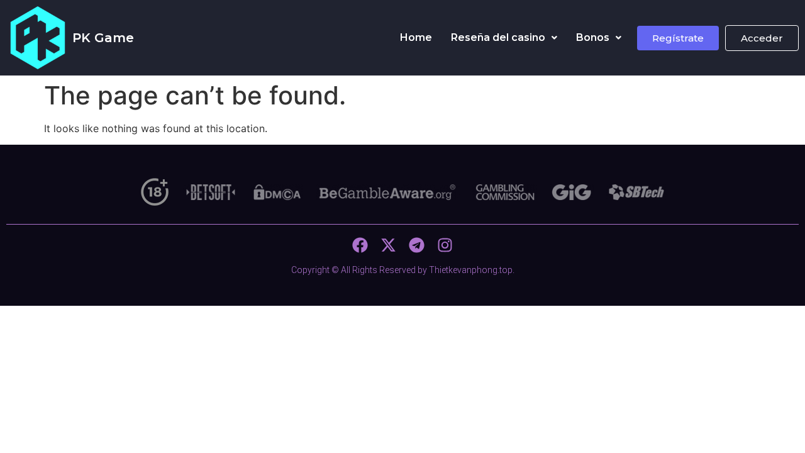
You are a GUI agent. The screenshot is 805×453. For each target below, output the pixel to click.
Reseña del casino (498, 37)
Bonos (592, 37)
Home (416, 37)
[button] (504, 37)
